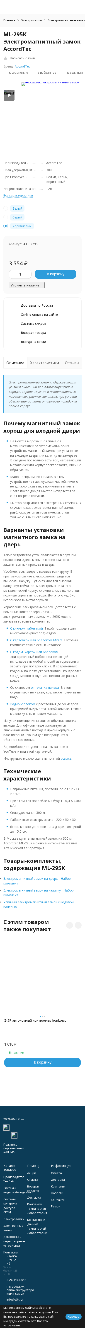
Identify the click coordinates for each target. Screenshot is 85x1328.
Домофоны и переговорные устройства (14, 1241)
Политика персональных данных (14, 1148)
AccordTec (22, 66)
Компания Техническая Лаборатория (37, 1208)
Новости (57, 1193)
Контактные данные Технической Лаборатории (37, 1226)
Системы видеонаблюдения (17, 1190)
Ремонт (56, 1206)
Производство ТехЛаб (13, 1179)
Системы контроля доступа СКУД (10, 1205)
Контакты (58, 1200)
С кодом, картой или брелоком (34, 652)
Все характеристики (18, 195)
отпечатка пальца (45, 687)
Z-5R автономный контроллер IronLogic (35, 1020)
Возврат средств (33, 1188)
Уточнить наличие (25, 285)
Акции (31, 1173)
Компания (58, 1186)
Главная (9, 20)
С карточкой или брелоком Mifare (36, 640)
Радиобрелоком (22, 704)
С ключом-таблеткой (26, 628)
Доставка (34, 1197)
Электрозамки (31, 20)
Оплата (32, 1180)
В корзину (55, 273)
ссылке (66, 758)
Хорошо (73, 1316)
